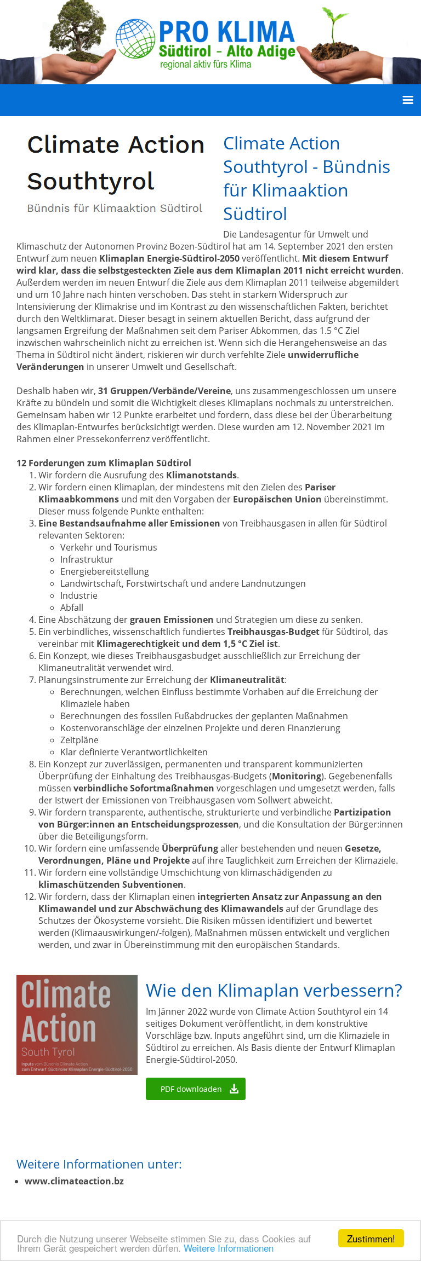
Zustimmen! (371, 1238)
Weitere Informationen (229, 1247)
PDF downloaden (191, 1089)
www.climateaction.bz (74, 1181)
